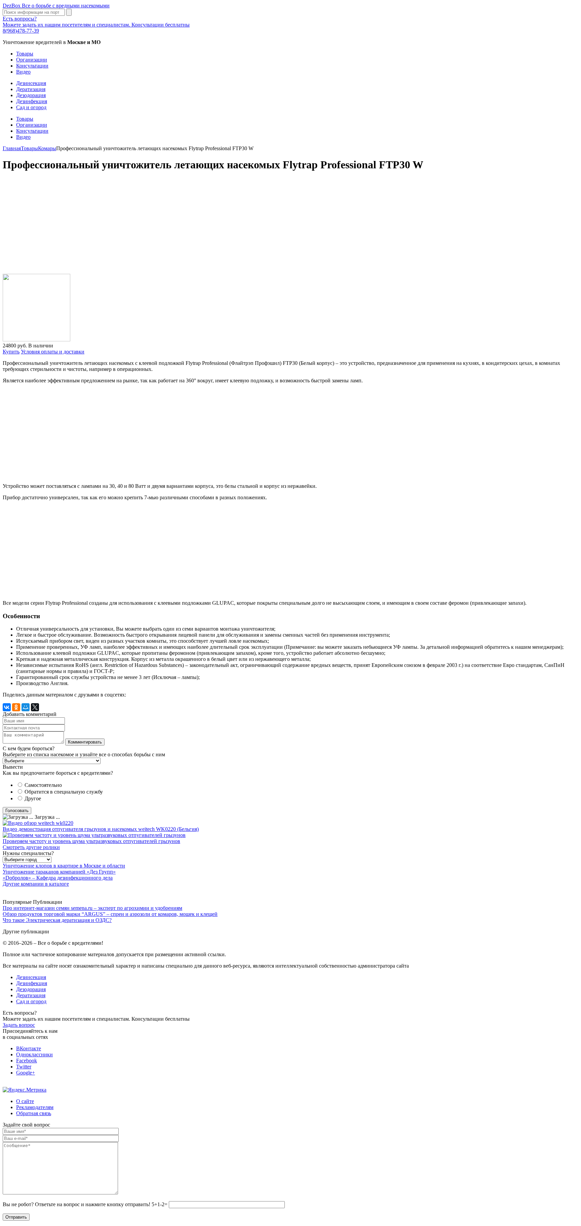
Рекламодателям (34, 1107)
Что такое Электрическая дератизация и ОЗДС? (57, 920)
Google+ (25, 1072)
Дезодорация (31, 95)
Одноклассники (34, 1054)
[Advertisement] (204, 226)
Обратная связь (33, 1113)
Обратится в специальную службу (64, 792)
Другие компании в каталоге (36, 884)
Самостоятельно (43, 785)
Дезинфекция (31, 101)
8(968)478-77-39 (21, 31)
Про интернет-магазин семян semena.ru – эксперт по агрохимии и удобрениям (92, 908)
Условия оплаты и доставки (52, 351)
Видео (23, 72)
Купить (11, 351)
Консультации (32, 66)
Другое (33, 798)
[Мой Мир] (26, 707)
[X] (35, 707)
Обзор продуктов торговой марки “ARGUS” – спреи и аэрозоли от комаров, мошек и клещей (110, 914)
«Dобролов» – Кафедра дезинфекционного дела (58, 878)
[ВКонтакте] (7, 707)
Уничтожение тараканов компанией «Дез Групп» (59, 872)
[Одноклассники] (16, 707)
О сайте (25, 1101)
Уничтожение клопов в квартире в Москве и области (64, 866)
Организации (31, 59)
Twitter (23, 1066)
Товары (24, 53)
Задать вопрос (19, 1025)
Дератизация (30, 89)
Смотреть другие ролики (31, 847)
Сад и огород (31, 107)
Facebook (26, 1060)
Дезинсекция (31, 83)
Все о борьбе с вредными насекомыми (56, 5)
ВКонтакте (28, 1048)
